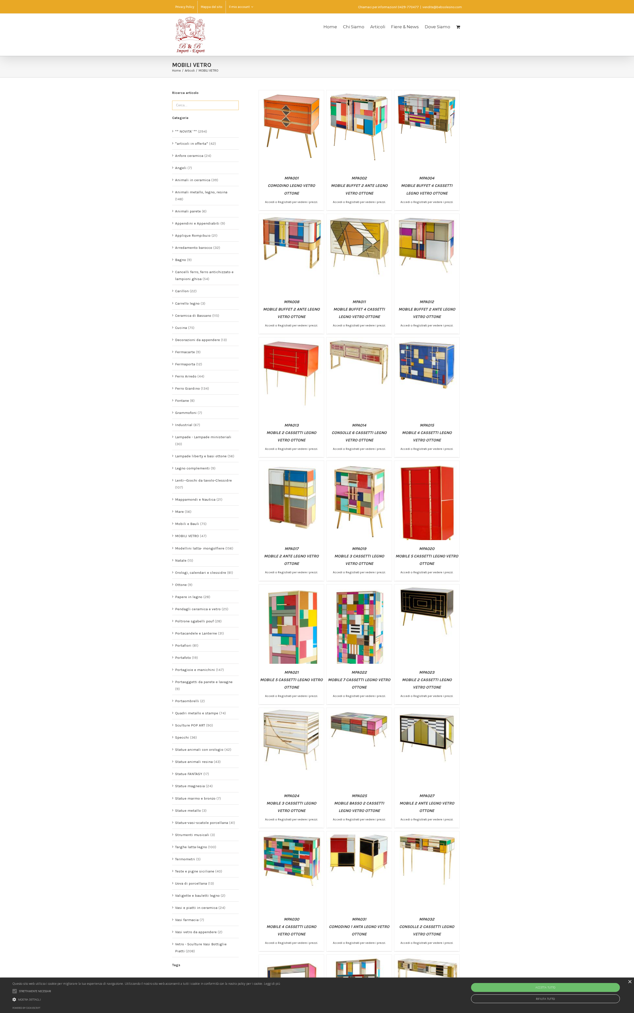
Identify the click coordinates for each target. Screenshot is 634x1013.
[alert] (317, 995)
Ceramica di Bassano (193, 315)
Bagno (180, 260)
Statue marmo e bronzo (195, 798)
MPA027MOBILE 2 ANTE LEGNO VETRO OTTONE (426, 803)
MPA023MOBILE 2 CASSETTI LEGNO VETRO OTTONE (427, 680)
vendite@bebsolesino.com (442, 7)
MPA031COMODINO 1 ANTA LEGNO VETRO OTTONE (359, 926)
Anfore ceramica (189, 155)
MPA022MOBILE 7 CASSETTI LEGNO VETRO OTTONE (359, 680)
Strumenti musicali (192, 835)
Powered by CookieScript (26, 1008)
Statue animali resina (194, 761)
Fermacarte (185, 352)
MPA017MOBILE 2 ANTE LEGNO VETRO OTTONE (291, 556)
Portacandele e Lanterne (196, 633)
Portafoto (183, 657)
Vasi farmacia (187, 920)
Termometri (185, 859)
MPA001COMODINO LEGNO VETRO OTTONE (291, 185)
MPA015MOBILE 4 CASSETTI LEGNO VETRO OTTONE (427, 432)
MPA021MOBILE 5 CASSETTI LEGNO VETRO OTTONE (291, 680)
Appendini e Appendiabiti (197, 223)
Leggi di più (272, 984)
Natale (180, 560)
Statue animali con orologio (199, 749)
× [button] (630, 982)
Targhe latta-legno (191, 847)
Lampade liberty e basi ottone (201, 456)
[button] (146, 999)
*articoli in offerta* (191, 143)
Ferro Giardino (187, 388)
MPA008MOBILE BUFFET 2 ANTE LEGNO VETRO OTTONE (291, 309)
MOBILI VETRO (187, 536)
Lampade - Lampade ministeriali (203, 437)
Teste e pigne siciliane (194, 871)
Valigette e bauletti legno (197, 895)
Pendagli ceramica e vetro (198, 609)
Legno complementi (192, 468)
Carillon (182, 291)
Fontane (182, 400)
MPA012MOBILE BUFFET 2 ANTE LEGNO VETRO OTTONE (426, 309)
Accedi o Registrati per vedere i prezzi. (291, 202)
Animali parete (188, 211)
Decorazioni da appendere (197, 340)
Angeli (180, 168)
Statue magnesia (190, 786)
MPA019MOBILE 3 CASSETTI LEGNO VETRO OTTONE (359, 556)
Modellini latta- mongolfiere (199, 548)
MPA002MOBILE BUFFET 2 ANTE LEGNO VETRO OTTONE (359, 185)
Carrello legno (187, 303)
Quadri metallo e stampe (196, 713)
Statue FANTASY (188, 774)
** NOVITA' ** (186, 131)
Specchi (182, 737)
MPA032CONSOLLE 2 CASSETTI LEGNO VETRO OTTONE (426, 926)
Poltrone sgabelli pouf (194, 621)
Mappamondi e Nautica (195, 499)
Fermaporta (185, 364)
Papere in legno (188, 597)
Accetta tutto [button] (545, 987)
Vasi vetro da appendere (196, 932)
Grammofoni (186, 412)
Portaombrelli (187, 701)
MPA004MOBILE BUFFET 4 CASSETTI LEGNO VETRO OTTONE (426, 185)
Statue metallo (188, 810)
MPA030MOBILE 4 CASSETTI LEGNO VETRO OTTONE (291, 926)
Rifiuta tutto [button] (545, 999)
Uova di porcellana (191, 883)
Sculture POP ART (190, 725)
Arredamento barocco (193, 247)
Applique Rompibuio (193, 235)
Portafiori (183, 645)
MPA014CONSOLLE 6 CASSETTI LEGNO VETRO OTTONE (359, 432)
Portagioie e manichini (195, 669)
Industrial (183, 425)
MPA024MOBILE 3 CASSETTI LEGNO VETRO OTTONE (291, 803)
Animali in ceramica (192, 180)
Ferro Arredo (185, 376)
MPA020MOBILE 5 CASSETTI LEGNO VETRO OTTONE (427, 556)
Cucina (181, 327)
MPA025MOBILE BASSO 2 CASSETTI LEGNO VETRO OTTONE (359, 803)
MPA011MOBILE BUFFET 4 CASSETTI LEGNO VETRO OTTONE (359, 309)
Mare (179, 511)
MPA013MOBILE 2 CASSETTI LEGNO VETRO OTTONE (291, 432)
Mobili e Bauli (187, 523)
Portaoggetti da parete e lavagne (204, 682)
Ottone (181, 584)
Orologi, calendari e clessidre (200, 572)
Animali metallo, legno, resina (201, 192)
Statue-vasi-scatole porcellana (201, 822)
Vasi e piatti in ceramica (196, 907)
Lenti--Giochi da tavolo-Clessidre (203, 480)
